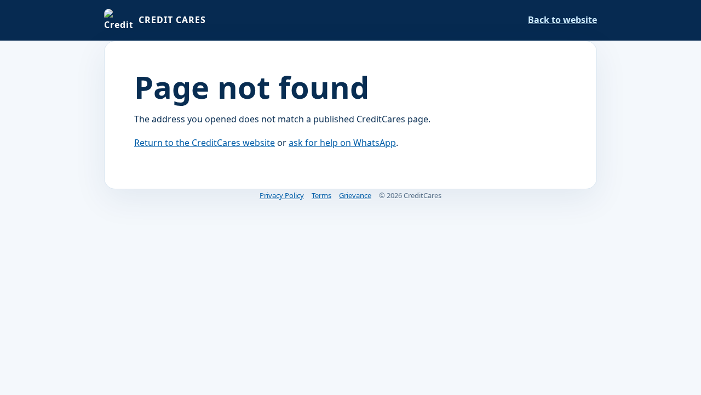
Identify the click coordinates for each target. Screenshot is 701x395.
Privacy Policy (282, 195)
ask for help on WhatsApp (342, 143)
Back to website (562, 20)
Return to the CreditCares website (204, 143)
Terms (321, 195)
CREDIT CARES (172, 20)
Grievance (355, 195)
